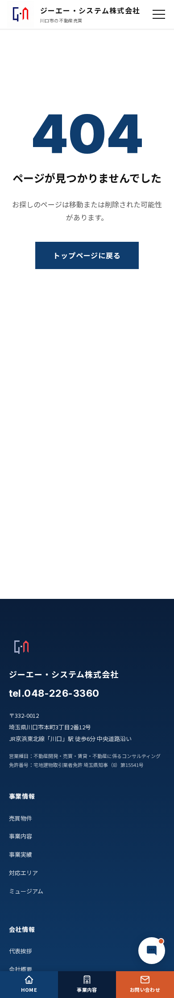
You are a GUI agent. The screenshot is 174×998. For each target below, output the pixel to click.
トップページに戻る (87, 255)
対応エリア (23, 872)
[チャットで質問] (151, 950)
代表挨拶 (20, 951)
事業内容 (20, 836)
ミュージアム (26, 891)
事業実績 (20, 854)
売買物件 (20, 818)
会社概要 (20, 969)
